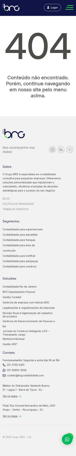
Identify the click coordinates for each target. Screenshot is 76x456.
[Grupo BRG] (11, 7)
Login (54, 7)
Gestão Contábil (12, 297)
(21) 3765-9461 (15, 364)
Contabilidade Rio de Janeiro (20, 286)
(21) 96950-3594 (17, 370)
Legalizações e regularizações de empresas (29, 307)
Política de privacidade (18, 203)
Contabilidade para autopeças (20, 261)
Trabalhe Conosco (16, 209)
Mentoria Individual (14, 338)
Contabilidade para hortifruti (19, 255)
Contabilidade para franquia (19, 239)
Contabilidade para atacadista (20, 234)
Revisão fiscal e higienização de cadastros (28, 315)
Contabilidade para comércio (20, 266)
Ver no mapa (10, 396)
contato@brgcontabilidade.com (25, 375)
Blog (6, 198)
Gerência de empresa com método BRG (26, 302)
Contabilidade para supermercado (23, 229)
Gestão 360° (10, 344)
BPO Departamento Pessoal (19, 291)
